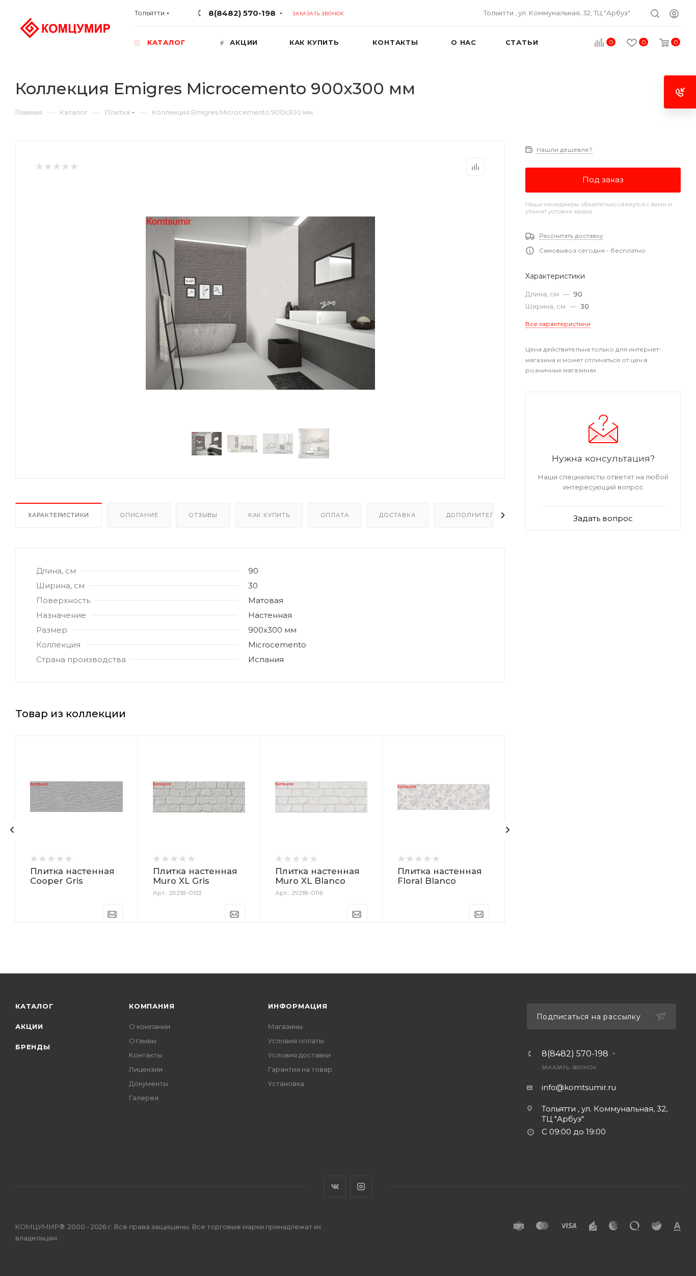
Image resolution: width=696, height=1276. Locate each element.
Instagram (361, 1187)
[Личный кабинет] (674, 15)
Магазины (285, 1026)
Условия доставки (299, 1055)
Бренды (32, 1047)
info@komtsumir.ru (579, 1087)
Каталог (34, 1006)
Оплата (334, 515)
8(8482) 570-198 (242, 13)
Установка (286, 1083)
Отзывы (203, 515)
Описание (139, 515)
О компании (149, 1026)
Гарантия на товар (300, 1069)
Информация (298, 1006)
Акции (29, 1026)
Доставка (397, 515)
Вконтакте (335, 1187)
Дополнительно (477, 515)
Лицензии (146, 1069)
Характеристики (58, 515)
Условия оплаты (296, 1041)
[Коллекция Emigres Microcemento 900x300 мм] (260, 303)
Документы (148, 1083)
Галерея (143, 1098)
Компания (151, 1006)
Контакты (145, 1055)
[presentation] (12, 830)
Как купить (269, 515)
